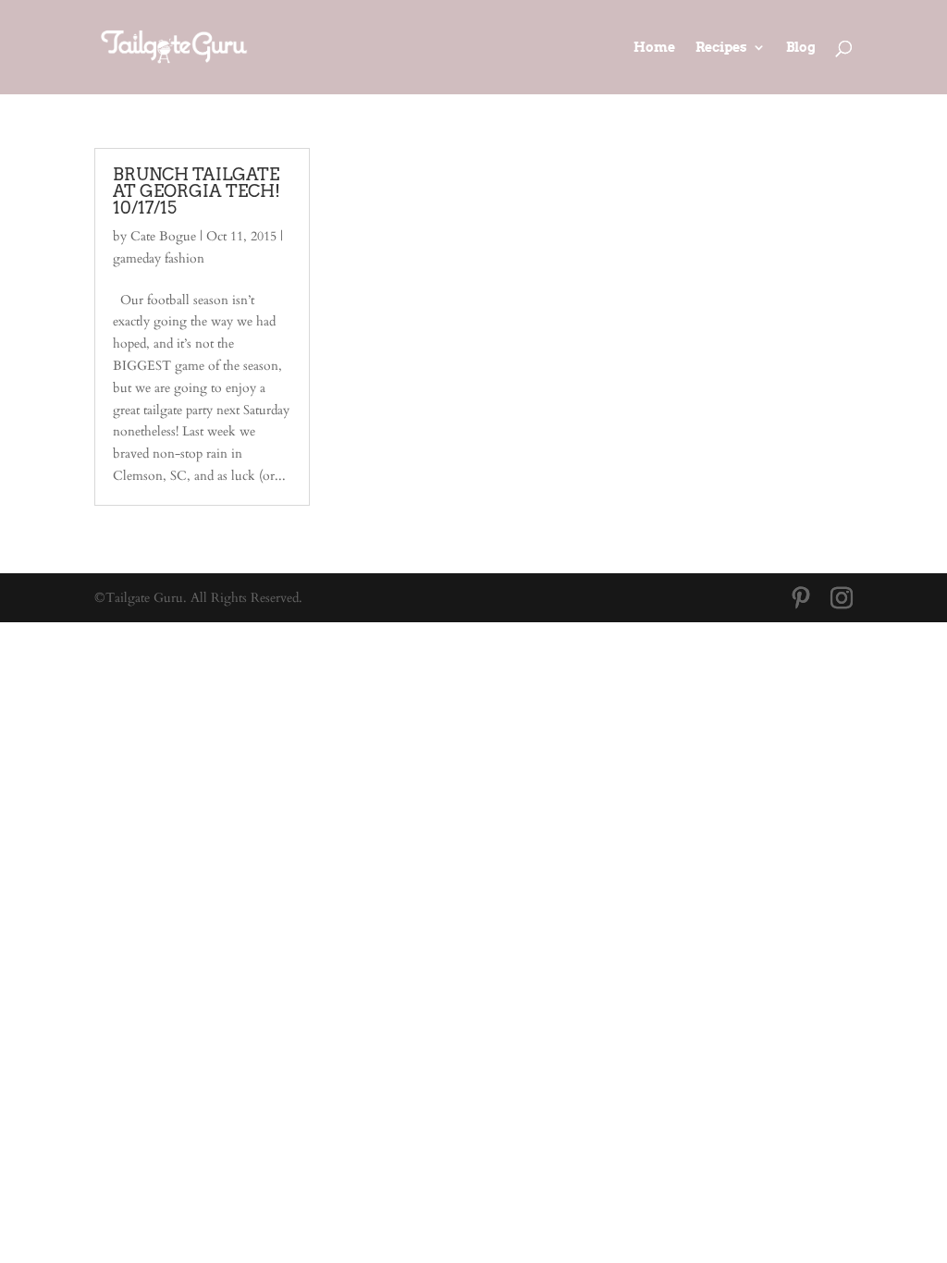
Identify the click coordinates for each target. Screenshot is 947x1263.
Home (654, 48)
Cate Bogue (163, 236)
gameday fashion (158, 258)
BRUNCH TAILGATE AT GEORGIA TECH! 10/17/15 (196, 191)
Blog (801, 48)
